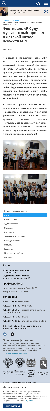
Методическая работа (13, 253)
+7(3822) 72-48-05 (11, 321)
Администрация (11, 224)
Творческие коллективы (14, 236)
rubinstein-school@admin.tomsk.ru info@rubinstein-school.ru (22, 327)
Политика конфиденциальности (15, 353)
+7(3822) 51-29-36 (11, 305)
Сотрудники (9, 232)
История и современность (15, 211)
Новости (8, 215)
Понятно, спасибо (12, 406)
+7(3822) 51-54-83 (11, 301)
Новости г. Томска (11, 219)
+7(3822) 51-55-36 (11, 316)
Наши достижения (12, 240)
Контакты (8, 257)
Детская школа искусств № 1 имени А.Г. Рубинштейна (24, 11)
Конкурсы (8, 245)
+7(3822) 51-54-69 (11, 310)
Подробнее (30, 400)
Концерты (8, 249)
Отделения (8, 228)
